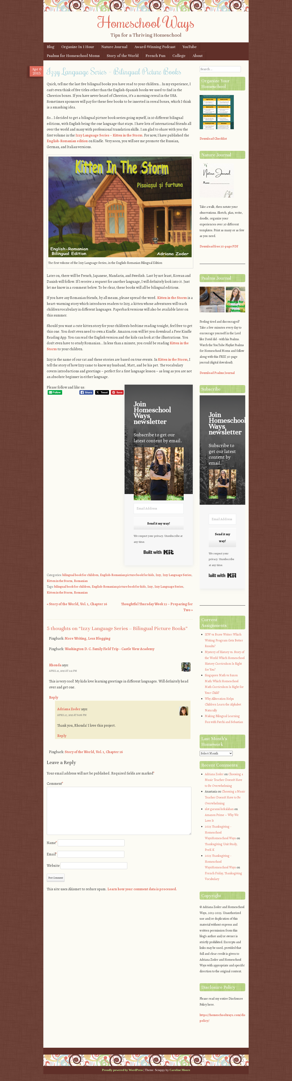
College (178, 55)
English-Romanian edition (67, 141)
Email (52, 854)
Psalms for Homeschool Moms (73, 55)
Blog (50, 46)
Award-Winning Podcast (154, 46)
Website (53, 865)
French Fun (155, 55)
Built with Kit (158, 552)
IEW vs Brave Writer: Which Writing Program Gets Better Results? (224, 640)
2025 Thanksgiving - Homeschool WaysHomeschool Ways (220, 832)
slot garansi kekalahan (219, 809)
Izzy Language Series (177, 575)
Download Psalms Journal (217, 373)
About (198, 55)
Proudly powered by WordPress (122, 1070)
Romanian (81, 581)
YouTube (189, 46)
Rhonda (55, 665)
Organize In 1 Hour (77, 46)
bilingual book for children (80, 575)
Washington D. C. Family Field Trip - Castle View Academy (109, 648)
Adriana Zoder (69, 709)
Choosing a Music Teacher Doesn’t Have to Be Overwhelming (224, 780)
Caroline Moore (179, 1070)
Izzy (158, 575)
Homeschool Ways (146, 22)
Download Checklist (213, 138)
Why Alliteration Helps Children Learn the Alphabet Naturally (223, 705)
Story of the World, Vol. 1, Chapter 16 (77, 604)
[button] (159, 474)
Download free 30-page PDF (219, 246)
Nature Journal (114, 46)
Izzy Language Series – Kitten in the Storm (109, 135)
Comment (55, 783)
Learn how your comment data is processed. (142, 889)
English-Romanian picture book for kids (127, 575)
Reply (53, 697)
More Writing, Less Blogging (87, 638)
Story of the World (122, 55)
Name (52, 842)
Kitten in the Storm (172, 297)
